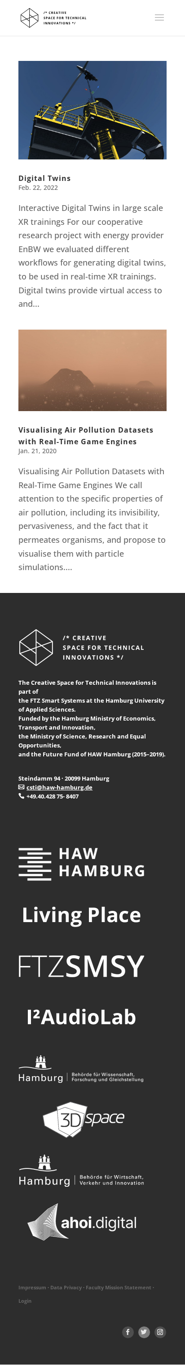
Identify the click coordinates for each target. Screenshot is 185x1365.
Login (24, 1301)
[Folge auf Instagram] (160, 1332)
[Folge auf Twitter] (144, 1332)
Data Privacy (66, 1287)
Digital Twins (44, 178)
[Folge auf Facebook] (128, 1332)
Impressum (32, 1287)
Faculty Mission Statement (118, 1287)
